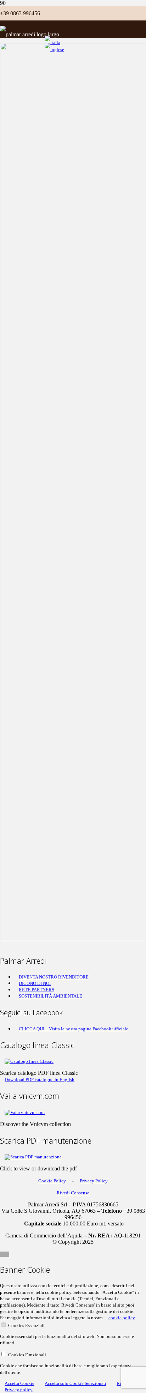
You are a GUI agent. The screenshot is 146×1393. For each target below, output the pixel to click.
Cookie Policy (52, 1180)
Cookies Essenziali (26, 1325)
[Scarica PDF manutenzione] (33, 1156)
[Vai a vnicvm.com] (24, 1112)
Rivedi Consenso (73, 1192)
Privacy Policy (94, 1180)
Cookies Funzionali (27, 1354)
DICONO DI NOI (35, 983)
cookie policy (121, 1317)
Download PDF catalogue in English (39, 1079)
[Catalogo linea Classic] (29, 1061)
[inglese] (54, 49)
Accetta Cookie (19, 1383)
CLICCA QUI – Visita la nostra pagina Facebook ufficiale (73, 1028)
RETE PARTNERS (36, 989)
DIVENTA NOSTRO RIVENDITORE (54, 977)
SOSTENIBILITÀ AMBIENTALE (50, 996)
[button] (4, 1254)
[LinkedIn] (44, 13)
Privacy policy (19, 1389)
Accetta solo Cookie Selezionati (75, 1383)
